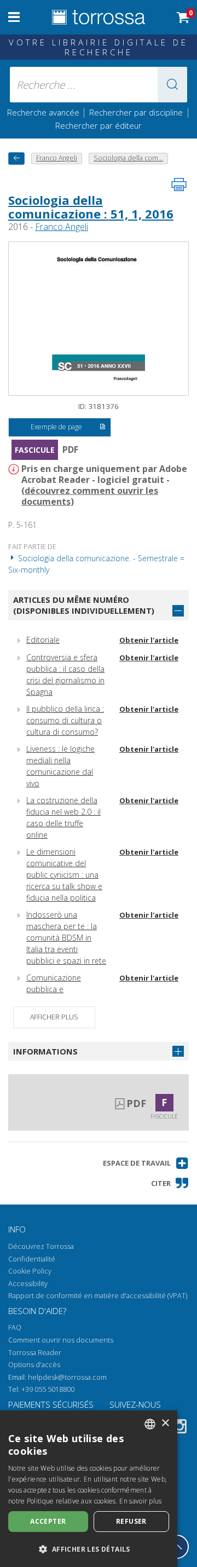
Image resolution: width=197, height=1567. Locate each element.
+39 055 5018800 (47, 1389)
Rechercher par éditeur (98, 125)
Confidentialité (31, 1259)
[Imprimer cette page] (179, 184)
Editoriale (43, 640)
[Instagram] (179, 1428)
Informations (45, 1051)
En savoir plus (140, 1501)
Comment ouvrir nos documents (60, 1340)
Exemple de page (56, 426)
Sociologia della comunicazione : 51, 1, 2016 (90, 206)
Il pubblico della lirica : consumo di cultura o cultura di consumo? (65, 720)
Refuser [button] (131, 1521)
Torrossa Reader (34, 1352)
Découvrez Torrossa (41, 1246)
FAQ (14, 1327)
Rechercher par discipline (136, 112)
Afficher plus (54, 1017)
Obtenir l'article (148, 640)
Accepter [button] (48, 1521)
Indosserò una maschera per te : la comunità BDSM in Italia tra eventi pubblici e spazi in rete (66, 937)
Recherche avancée (44, 112)
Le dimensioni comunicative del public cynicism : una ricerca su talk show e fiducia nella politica (64, 874)
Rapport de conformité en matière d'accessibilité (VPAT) (97, 1295)
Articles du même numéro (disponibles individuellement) (83, 605)
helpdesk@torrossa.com (67, 1377)
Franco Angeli (61, 227)
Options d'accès (34, 1364)
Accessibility (28, 1283)
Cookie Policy (29, 1271)
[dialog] (88, 1488)
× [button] (165, 1423)
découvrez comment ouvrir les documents (89, 496)
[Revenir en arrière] (16, 158)
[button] (172, 84)
